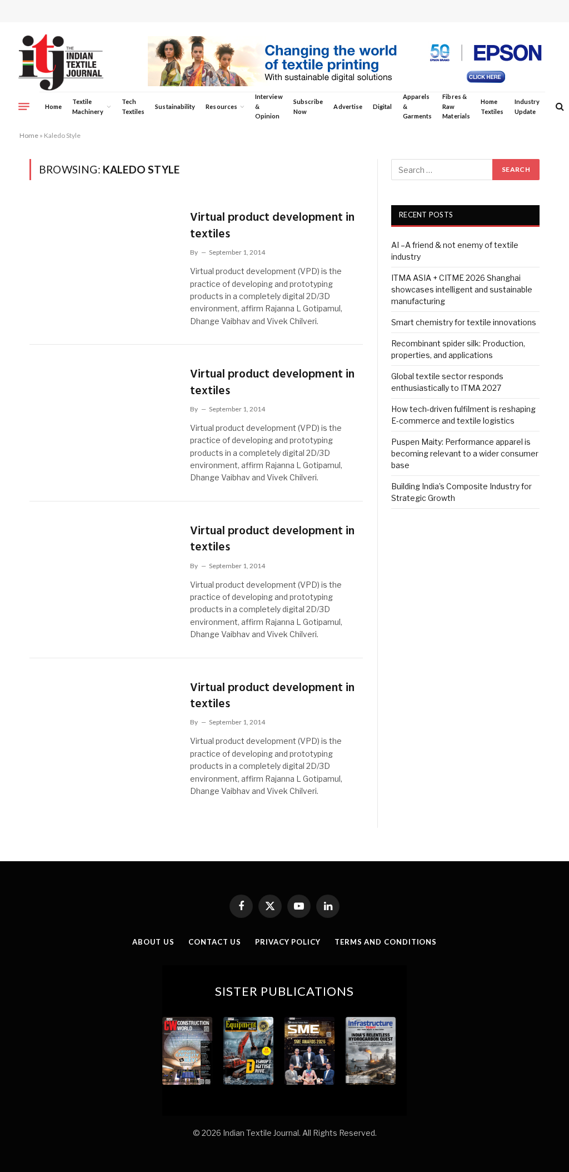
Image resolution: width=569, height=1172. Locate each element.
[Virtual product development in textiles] (102, 249)
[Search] (558, 106)
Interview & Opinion (269, 106)
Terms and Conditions (386, 941)
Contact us (214, 941)
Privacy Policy (288, 941)
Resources (221, 106)
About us (153, 941)
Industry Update (527, 106)
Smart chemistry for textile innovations (463, 322)
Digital (382, 106)
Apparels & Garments (417, 106)
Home (53, 106)
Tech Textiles (133, 106)
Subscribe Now (308, 106)
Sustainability (175, 106)
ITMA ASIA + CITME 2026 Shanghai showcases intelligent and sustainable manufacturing (461, 289)
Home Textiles (492, 106)
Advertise (347, 106)
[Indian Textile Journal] (61, 62)
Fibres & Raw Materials (456, 106)
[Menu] (23, 106)
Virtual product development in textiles (272, 226)
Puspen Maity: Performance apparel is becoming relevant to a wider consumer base (464, 453)
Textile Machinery (88, 106)
